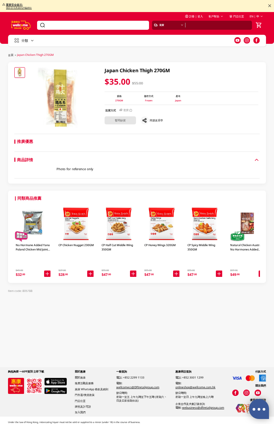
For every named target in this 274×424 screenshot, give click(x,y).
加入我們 (80, 412)
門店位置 (238, 16)
